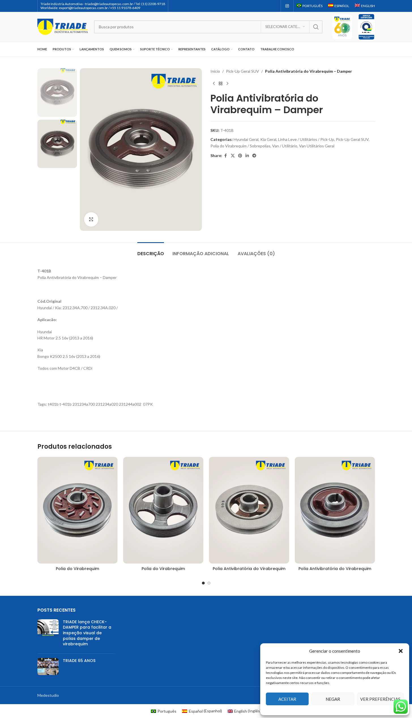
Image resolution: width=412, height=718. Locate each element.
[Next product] (227, 83)
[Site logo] (62, 26)
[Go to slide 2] (209, 583)
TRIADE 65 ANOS (79, 660)
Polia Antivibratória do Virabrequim (249, 568)
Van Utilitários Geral (316, 145)
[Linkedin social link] (247, 156)
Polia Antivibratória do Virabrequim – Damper (334, 571)
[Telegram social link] (254, 156)
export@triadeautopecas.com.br (83, 8)
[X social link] (232, 156)
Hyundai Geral (246, 139)
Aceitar (287, 699)
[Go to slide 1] (203, 583)
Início (215, 71)
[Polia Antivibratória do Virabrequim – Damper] (335, 510)
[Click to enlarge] (91, 219)
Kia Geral (268, 139)
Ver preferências (380, 699)
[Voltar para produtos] (220, 83)
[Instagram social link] (287, 6)
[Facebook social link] (225, 156)
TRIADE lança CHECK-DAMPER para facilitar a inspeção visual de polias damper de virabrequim (87, 633)
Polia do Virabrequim (77, 568)
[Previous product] (213, 83)
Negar (333, 699)
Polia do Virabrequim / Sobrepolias (240, 145)
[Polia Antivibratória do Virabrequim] (249, 510)
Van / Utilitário (284, 145)
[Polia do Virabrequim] (77, 510)
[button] (401, 651)
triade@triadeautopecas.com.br (109, 4)
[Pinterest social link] (240, 156)
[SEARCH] (316, 26)
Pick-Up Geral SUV (242, 71)
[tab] (150, 250)
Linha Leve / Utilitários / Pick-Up (306, 139)
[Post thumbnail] (48, 634)
